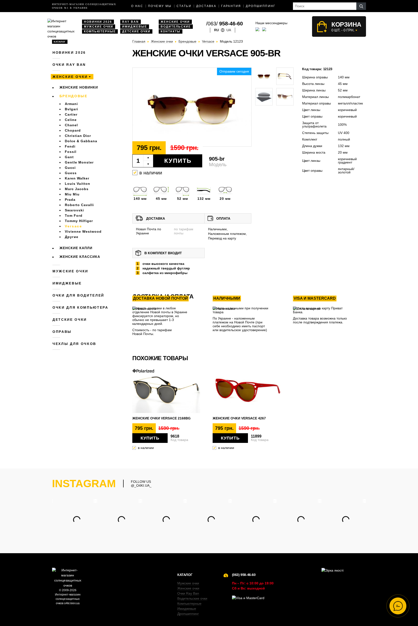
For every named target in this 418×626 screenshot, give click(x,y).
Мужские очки (98, 26)
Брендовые (74, 96)
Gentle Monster (79, 162)
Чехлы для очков (74, 344)
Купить (178, 160)
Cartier (71, 114)
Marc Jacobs (77, 189)
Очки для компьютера (80, 307)
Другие (71, 237)
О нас (137, 6)
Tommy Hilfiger (79, 221)
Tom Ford (73, 215)
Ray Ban (130, 21)
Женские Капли (76, 248)
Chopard (73, 130)
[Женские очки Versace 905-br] (192, 107)
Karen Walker (77, 178)
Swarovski (74, 210)
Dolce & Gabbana (81, 141)
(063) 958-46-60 (244, 575)
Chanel (71, 125)
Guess (71, 173)
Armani (71, 104)
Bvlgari (71, 109)
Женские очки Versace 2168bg (161, 418)
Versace (73, 226)
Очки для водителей (78, 295)
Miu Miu (72, 194)
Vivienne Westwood (83, 231)
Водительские (176, 26)
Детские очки (136, 31)
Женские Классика (80, 257)
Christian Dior (78, 136)
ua (228, 30)
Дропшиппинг (261, 6)
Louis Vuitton (77, 184)
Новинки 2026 (98, 21)
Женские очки (175, 21)
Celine (71, 120)
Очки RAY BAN (69, 65)
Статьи (184, 6)
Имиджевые (134, 26)
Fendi (70, 146)
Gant (69, 157)
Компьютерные (100, 31)
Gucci (70, 168)
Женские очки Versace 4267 (239, 418)
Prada (70, 199)
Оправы (62, 332)
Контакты (170, 31)
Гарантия (231, 6)
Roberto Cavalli (79, 205)
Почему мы (160, 6)
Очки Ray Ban (188, 593)
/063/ (224, 24)
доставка (206, 6)
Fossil (70, 152)
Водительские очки (192, 598)
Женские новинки (79, 87)
